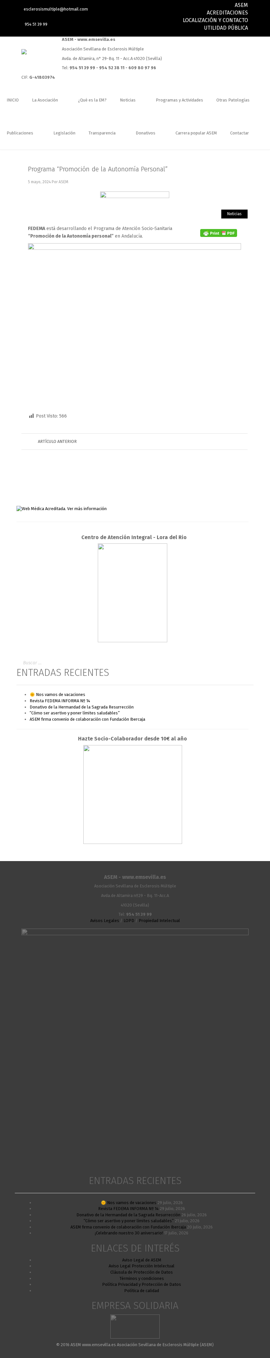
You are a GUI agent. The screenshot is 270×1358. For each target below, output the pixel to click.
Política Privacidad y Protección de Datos (141, 1284)
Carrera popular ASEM (196, 132)
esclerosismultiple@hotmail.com (56, 9)
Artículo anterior (57, 441)
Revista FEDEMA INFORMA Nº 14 (60, 700)
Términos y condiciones (142, 1278)
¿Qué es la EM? (92, 100)
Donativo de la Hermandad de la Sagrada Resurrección (82, 707)
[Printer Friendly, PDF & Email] (218, 233)
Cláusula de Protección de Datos (141, 1272)
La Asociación (45, 100)
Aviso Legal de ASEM (141, 1259)
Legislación (64, 132)
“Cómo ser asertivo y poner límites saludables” (75, 712)
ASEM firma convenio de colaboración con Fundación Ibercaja (87, 719)
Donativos (146, 132)
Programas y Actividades (179, 100)
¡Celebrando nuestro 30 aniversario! (129, 1232)
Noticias (128, 100)
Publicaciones (20, 132)
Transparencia (103, 132)
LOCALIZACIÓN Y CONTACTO (215, 20)
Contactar (239, 132)
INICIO (13, 100)
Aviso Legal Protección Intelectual (142, 1265)
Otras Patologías (233, 100)
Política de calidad (141, 1290)
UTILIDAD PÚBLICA (226, 28)
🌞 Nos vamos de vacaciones (57, 694)
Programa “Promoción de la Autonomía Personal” (98, 169)
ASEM (241, 5)
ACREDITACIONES (227, 13)
